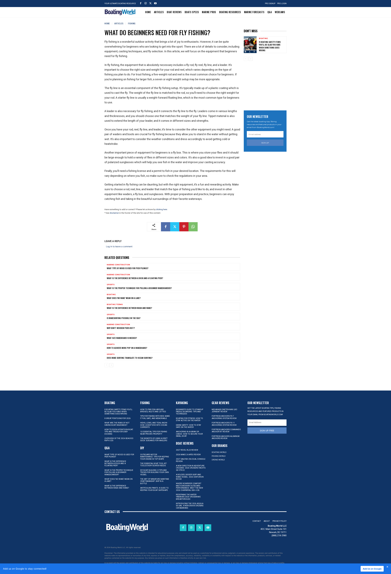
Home (107, 23)
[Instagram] (145, 3)
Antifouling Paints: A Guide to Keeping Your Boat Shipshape (154, 489)
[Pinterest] (183, 226)
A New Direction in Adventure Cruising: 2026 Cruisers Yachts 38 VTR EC (190, 468)
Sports (111, 284)
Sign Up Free (267, 430)
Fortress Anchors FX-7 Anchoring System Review (224, 417)
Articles (118, 23)
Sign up (265, 143)
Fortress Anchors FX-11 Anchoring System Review (224, 424)
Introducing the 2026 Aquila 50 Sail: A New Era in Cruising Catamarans (189, 505)
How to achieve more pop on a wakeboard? (127, 347)
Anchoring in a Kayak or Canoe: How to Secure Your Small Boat (189, 434)
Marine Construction (118, 265)
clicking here (161, 209)
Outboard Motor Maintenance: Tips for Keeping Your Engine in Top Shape (154, 457)
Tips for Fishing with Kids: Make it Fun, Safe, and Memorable (155, 417)
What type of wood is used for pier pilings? (127, 268)
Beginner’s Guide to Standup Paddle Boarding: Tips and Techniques (189, 411)
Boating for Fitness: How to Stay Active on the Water (189, 419)
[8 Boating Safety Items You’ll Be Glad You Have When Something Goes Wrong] (250, 44)
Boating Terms (115, 304)
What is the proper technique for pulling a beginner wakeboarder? (139, 288)
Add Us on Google (372, 568)
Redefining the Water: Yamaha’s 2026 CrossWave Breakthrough (188, 497)
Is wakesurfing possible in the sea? (123, 318)
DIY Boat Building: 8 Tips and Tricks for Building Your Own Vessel (154, 472)
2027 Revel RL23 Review (187, 450)
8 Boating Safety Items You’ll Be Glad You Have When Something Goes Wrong (270, 46)
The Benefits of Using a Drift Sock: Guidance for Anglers (154, 439)
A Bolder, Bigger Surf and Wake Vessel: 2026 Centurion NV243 (190, 477)
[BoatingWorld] (121, 12)
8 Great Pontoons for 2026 (117, 418)
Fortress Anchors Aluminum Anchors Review (225, 437)
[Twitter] (150, 3)
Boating (111, 294)
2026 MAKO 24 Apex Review (188, 455)
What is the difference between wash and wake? (129, 307)
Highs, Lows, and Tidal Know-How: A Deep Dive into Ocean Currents (154, 425)
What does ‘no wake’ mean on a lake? (124, 298)
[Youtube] (155, 3)
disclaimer (114, 213)
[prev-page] (106, 365)
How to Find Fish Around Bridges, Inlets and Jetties (153, 410)
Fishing (131, 23)
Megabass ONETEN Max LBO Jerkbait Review (224, 410)
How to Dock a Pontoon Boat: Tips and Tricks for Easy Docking (118, 431)
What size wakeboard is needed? (122, 337)
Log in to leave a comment (119, 246)
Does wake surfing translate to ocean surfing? (129, 357)
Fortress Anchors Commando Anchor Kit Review (226, 430)
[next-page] (111, 365)
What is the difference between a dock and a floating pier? (135, 278)
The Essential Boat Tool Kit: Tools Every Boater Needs (153, 464)
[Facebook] (140, 3)
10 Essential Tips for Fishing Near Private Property (153, 433)
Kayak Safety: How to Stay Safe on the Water (188, 426)
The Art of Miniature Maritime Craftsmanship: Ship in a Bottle (154, 481)
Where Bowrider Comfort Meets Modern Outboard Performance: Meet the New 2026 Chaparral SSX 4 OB (189, 486)
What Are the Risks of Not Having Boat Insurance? (117, 424)
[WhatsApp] (193, 226)
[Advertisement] (267, 84)
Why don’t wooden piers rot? (121, 328)
